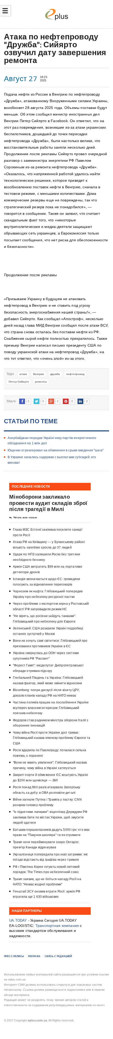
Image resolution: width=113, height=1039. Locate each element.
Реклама (34, 956)
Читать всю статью (25, 517)
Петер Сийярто (19, 381)
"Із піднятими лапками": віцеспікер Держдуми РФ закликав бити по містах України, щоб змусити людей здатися (50, 817)
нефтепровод (75, 374)
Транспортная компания (57, 925)
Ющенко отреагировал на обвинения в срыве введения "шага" (56, 450)
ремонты (41, 381)
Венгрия (38, 374)
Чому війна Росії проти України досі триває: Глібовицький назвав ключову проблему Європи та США (51, 738)
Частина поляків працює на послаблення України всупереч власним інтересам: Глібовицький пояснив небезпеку (51, 708)
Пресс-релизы (14, 956)
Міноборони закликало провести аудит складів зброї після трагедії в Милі (48, 503)
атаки (23, 374)
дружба (55, 374)
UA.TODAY (18, 920)
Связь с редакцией (58, 956)
